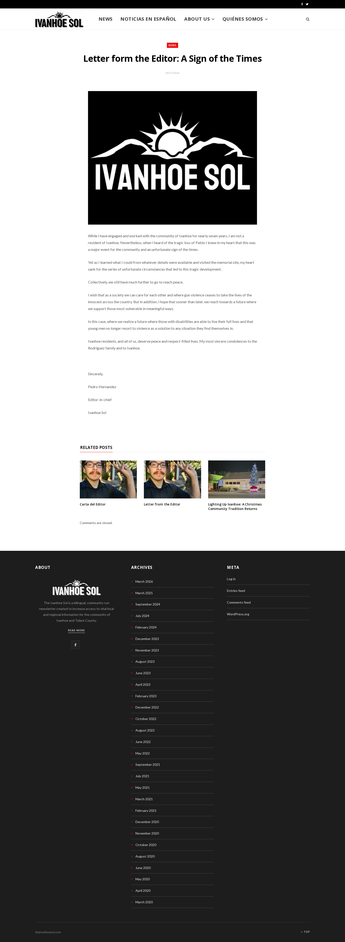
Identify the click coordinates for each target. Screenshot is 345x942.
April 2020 (142, 890)
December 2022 (147, 707)
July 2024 (142, 616)
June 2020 (143, 868)
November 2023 (147, 650)
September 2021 (147, 764)
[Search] (306, 19)
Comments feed (239, 602)
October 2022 (145, 719)
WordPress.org (238, 614)
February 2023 (146, 696)
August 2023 (145, 661)
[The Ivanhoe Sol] (59, 19)
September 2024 (147, 604)
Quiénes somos (242, 19)
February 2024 (146, 627)
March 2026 (144, 581)
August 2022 (145, 730)
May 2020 (142, 879)
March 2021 (144, 799)
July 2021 (142, 776)
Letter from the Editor (162, 504)
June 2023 (143, 673)
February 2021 (146, 810)
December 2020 (147, 822)
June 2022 (143, 742)
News (106, 19)
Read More (76, 630)
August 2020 (145, 856)
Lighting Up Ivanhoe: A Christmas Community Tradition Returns (235, 506)
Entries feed (236, 591)
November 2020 (147, 833)
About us (197, 19)
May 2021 (142, 787)
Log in (231, 579)
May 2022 (142, 753)
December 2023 (147, 639)
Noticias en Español (148, 19)
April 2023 (142, 684)
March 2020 (144, 902)
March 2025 (144, 593)
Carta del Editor (93, 504)
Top (306, 932)
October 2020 (145, 845)
